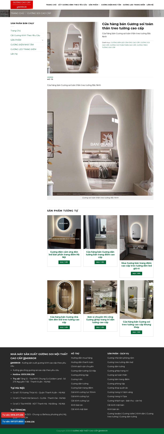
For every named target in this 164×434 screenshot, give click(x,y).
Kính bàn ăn (77, 405)
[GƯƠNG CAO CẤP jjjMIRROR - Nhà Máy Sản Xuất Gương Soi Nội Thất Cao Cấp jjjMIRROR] (23, 5)
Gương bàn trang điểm (82, 388)
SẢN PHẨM (93, 5)
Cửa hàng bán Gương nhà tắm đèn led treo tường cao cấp (64, 320)
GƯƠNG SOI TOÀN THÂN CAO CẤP (123, 45)
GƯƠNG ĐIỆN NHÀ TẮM (111, 5)
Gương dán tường (79, 384)
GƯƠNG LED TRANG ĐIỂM (134, 5)
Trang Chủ (51, 5)
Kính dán (140, 413)
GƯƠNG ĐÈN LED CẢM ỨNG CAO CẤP (125, 42)
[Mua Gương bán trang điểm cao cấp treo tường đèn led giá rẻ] (136, 237)
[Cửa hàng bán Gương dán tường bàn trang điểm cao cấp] (100, 232)
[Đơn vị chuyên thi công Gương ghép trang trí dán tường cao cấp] (100, 297)
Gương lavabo (114, 413)
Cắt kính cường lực (80, 401)
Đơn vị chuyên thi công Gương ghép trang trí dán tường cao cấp (100, 320)
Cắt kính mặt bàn (79, 409)
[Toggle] (43, 40)
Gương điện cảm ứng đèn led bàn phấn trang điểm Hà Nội (64, 255)
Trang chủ (17, 13)
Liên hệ (150, 5)
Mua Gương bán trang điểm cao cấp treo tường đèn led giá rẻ (136, 266)
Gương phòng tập (79, 375)
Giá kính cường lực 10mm (83, 392)
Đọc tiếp (64, 262)
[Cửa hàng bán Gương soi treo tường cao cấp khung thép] (136, 299)
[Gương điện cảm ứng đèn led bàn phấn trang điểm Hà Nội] (64, 232)
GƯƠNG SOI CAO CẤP (39, 13)
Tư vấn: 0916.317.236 (12, 415)
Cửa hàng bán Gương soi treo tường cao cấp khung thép (136, 324)
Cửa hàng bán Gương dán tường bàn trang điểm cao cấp (100, 255)
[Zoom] (50, 70)
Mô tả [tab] (50, 79)
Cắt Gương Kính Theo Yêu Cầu (72, 5)
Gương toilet (129, 413)
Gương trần (76, 379)
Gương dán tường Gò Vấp (83, 371)
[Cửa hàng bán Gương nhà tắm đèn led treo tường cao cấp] (64, 297)
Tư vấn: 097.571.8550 (12, 421)
